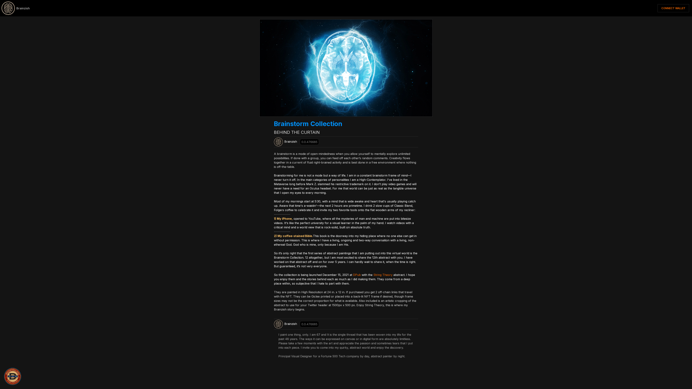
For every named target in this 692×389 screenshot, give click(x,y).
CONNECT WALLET (673, 8)
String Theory (382, 275)
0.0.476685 (309, 142)
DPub (357, 275)
